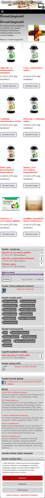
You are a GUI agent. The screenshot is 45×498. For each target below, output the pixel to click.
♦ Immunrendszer (9, 310)
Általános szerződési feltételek (26, 366)
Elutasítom (22, 484)
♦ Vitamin (6, 341)
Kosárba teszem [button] (31, 85)
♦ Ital (5, 332)
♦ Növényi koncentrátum (19, 332)
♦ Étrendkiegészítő (29, 337)
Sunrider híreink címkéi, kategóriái (17, 453)
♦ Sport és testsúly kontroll (24, 341)
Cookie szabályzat (12, 495)
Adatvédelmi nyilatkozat (29, 495)
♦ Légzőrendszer (26, 314)
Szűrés (6, 279)
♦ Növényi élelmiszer (10, 337)
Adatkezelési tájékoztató (25, 289)
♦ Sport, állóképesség (27, 318)
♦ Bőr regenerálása (10, 301)
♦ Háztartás (7, 345)
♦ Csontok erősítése (27, 301)
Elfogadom (22, 478)
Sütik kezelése (22, 490)
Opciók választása (9, 85)
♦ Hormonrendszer (27, 305)
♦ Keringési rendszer (27, 310)
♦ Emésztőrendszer (10, 305)
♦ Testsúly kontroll (10, 322)
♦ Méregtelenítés (9, 318)
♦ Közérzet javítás (9, 314)
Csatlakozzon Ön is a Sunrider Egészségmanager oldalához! (24, 382)
